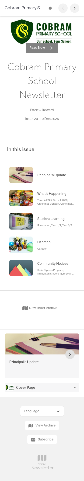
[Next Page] (74, 8)
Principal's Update (24, 362)
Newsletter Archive (43, 308)
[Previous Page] (63, 8)
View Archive (45, 425)
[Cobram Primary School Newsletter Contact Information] (50, 8)
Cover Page (25, 387)
